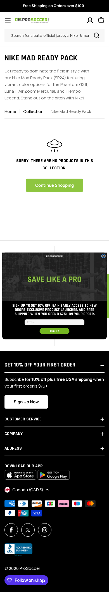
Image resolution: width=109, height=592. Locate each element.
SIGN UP (54, 331)
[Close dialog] (103, 256)
